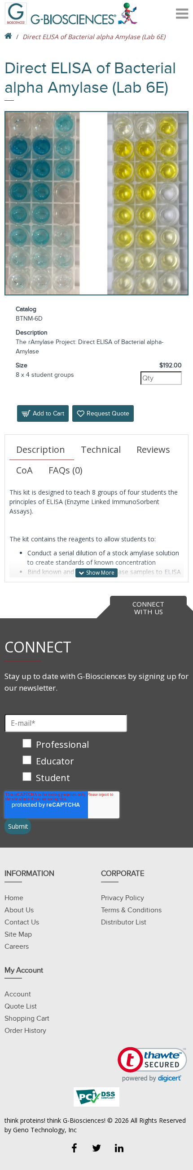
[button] (152, 1064)
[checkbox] (65, 762)
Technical (101, 449)
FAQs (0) (65, 470)
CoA (24, 470)
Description (40, 449)
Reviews (153, 449)
